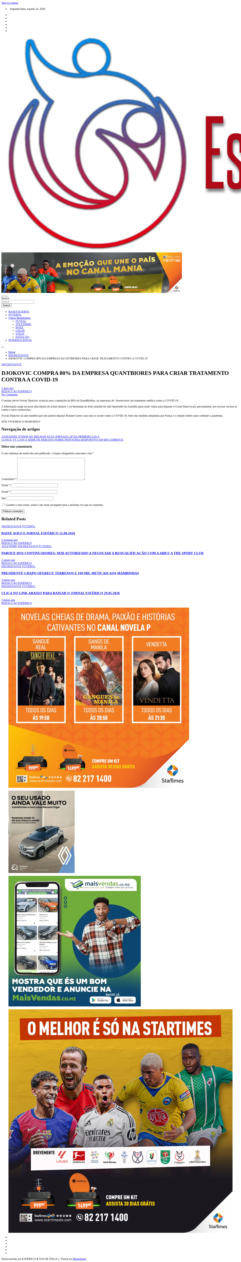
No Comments (9, 394)
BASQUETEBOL (18, 311)
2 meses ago (8, 559)
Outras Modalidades (19, 317)
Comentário (9, 479)
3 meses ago (8, 579)
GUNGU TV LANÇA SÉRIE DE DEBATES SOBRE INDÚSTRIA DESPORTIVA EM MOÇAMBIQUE (62, 439)
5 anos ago (7, 388)
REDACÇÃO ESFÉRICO (16, 391)
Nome (5, 485)
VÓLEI (20, 333)
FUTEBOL (15, 314)
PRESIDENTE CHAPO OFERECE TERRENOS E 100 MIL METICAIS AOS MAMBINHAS (70, 573)
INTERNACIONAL (20, 340)
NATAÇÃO (22, 336)
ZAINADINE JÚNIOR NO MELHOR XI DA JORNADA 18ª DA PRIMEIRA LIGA (50, 436)
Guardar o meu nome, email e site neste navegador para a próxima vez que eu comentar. (54, 504)
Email (5, 491)
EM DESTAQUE (11, 364)
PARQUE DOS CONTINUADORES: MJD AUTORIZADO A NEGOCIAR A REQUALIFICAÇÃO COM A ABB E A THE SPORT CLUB (102, 553)
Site (3, 498)
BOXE (19, 327)
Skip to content (9, 2)
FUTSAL (21, 321)
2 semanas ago (9, 539)
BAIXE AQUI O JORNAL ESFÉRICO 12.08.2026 (38, 533)
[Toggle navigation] (2, 296)
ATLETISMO (23, 324)
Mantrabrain (79, 1258)
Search (5, 298)
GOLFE (20, 330)
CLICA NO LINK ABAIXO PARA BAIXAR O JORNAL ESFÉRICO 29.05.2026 (60, 593)
